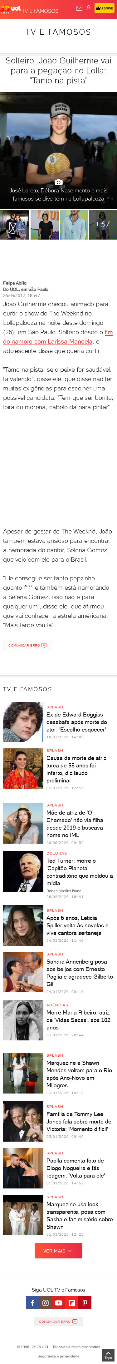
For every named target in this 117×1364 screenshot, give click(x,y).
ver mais (54, 1250)
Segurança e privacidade (58, 1356)
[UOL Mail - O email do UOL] (79, 8)
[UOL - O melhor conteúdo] (11, 9)
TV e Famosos (58, 32)
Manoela (81, 341)
